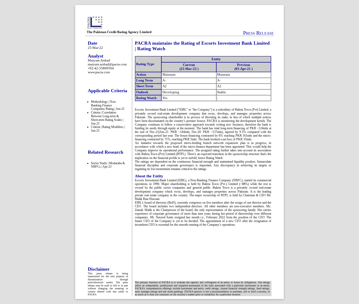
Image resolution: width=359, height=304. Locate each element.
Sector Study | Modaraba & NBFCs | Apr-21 (108, 165)
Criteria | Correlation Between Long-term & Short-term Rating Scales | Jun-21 (107, 118)
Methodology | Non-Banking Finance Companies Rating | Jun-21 (108, 105)
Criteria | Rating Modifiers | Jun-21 (108, 128)
